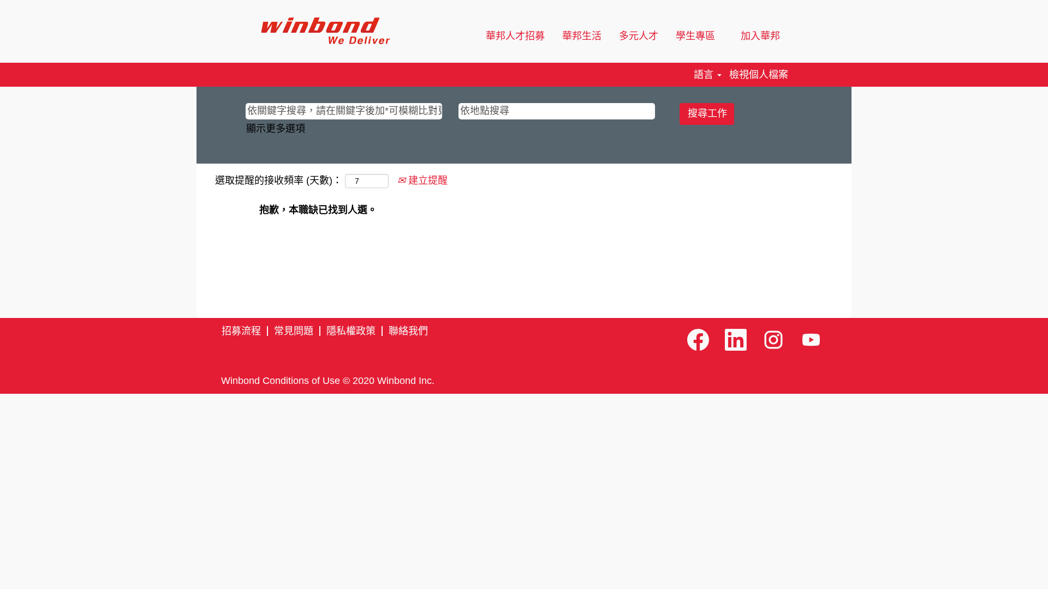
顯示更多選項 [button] (275, 128)
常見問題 (293, 331)
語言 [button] (705, 74)
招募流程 (241, 331)
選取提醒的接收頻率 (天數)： (278, 180)
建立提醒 (427, 180)
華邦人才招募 (515, 36)
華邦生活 (582, 36)
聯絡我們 (408, 331)
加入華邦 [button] (762, 36)
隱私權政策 (351, 331)
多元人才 (638, 36)
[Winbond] (325, 30)
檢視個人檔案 (758, 74)
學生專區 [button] (697, 36)
